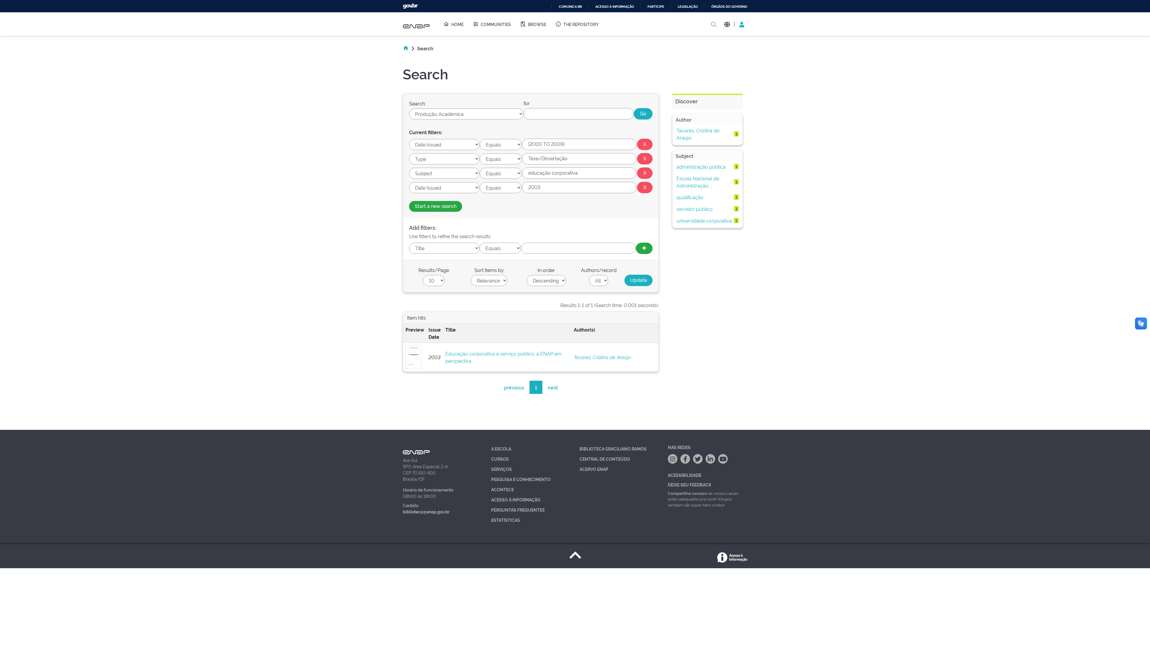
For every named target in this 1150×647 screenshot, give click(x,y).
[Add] (644, 248)
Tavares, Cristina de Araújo (602, 357)
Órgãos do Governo (729, 7)
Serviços (501, 469)
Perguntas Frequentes (518, 510)
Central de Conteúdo (604, 459)
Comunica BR (570, 7)
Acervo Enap (593, 469)
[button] (727, 24)
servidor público (695, 208)
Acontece (502, 489)
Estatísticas (505, 520)
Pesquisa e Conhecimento (521, 479)
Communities (496, 24)
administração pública (701, 166)
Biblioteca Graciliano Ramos (613, 448)
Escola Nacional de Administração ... (698, 182)
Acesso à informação (614, 7)
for (526, 103)
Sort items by (489, 270)
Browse (537, 24)
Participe (655, 7)
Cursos (500, 459)
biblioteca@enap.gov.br (426, 511)
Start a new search (435, 205)
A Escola (501, 448)
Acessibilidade (684, 475)
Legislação (688, 7)
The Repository (581, 24)
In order (546, 270)
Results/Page (433, 270)
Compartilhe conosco (687, 493)
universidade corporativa (704, 220)
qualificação (690, 197)
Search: (417, 103)
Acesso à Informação (516, 499)
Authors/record (599, 270)
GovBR (410, 6)
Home (457, 24)
